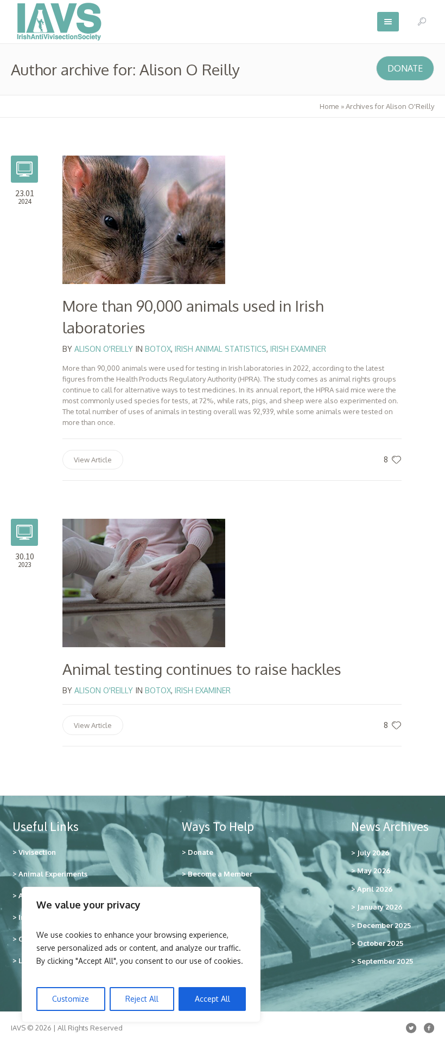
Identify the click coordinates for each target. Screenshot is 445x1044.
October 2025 (380, 943)
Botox (158, 348)
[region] (141, 954)
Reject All (141, 998)
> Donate (197, 852)
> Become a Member (217, 873)
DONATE (405, 68)
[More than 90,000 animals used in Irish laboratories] (143, 219)
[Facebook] (428, 1027)
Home (329, 106)
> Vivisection (34, 852)
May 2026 (374, 870)
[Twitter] (410, 1027)
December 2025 (384, 925)
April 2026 (375, 889)
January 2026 (380, 907)
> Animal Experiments (49, 873)
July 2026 (373, 852)
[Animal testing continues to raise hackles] (143, 582)
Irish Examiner (298, 348)
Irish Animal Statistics (220, 348)
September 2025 (385, 961)
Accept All (212, 998)
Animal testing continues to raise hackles (201, 669)
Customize (70, 998)
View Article (93, 459)
